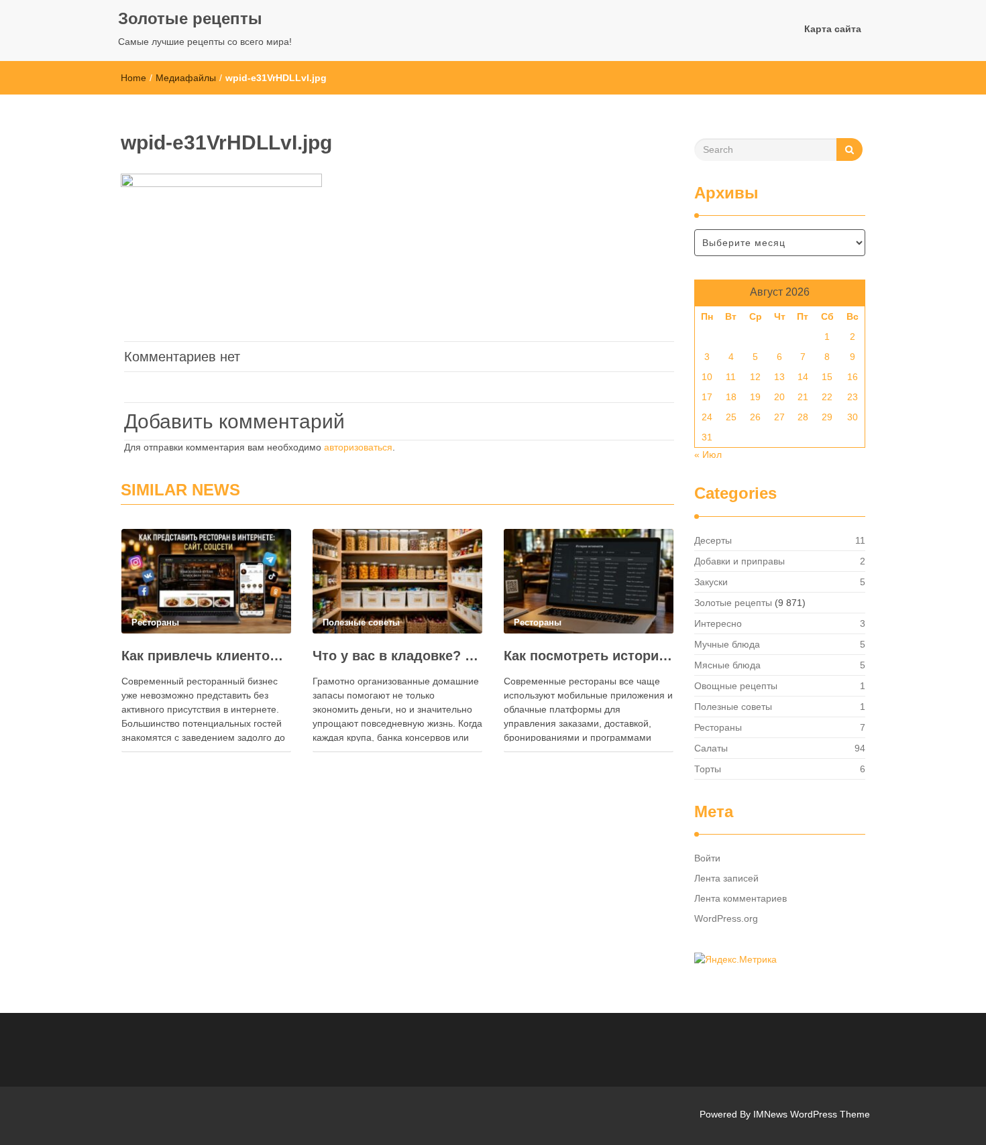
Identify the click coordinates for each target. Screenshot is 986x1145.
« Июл (708, 454)
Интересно (718, 623)
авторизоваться (358, 447)
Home (133, 77)
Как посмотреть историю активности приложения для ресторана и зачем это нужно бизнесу (588, 655)
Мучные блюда (727, 644)
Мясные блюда (727, 665)
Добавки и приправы (739, 561)
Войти (707, 858)
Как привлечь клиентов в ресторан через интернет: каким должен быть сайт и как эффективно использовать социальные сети (206, 655)
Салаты (711, 748)
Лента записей (726, 878)
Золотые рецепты (190, 18)
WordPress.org (726, 918)
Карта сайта (832, 28)
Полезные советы (733, 706)
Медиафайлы (186, 77)
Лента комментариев (740, 898)
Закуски (711, 582)
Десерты (713, 540)
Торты (707, 769)
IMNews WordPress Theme (811, 1114)
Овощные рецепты (735, 685)
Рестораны (718, 727)
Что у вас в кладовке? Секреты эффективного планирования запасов (397, 655)
